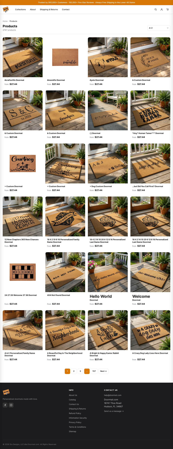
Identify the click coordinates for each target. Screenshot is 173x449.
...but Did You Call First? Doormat (147, 186)
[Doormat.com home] (6, 9)
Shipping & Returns (49, 9)
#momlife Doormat (56, 80)
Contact (65, 9)
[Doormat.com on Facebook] (5, 405)
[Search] (155, 9)
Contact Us (74, 404)
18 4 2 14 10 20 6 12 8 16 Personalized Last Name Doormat (107, 240)
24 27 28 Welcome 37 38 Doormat (21, 295)
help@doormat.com (112, 395)
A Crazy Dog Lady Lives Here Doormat (150, 353)
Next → (103, 371)
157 (94, 371)
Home (5, 21)
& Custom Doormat (141, 80)
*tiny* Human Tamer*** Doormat (148, 133)
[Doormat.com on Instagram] (11, 405)
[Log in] (161, 9)
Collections (20, 9)
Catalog (72, 399)
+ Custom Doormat (14, 186)
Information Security (78, 418)
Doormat (101, 297)
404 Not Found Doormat (58, 295)
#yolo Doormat (97, 80)
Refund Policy (75, 413)
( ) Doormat (95, 133)
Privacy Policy (75, 422)
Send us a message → (114, 411)
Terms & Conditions (77, 427)
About (33, 9)
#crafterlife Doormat (14, 80)
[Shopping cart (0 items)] (167, 9)
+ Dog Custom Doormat (101, 186)
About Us (73, 395)
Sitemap (72, 431)
